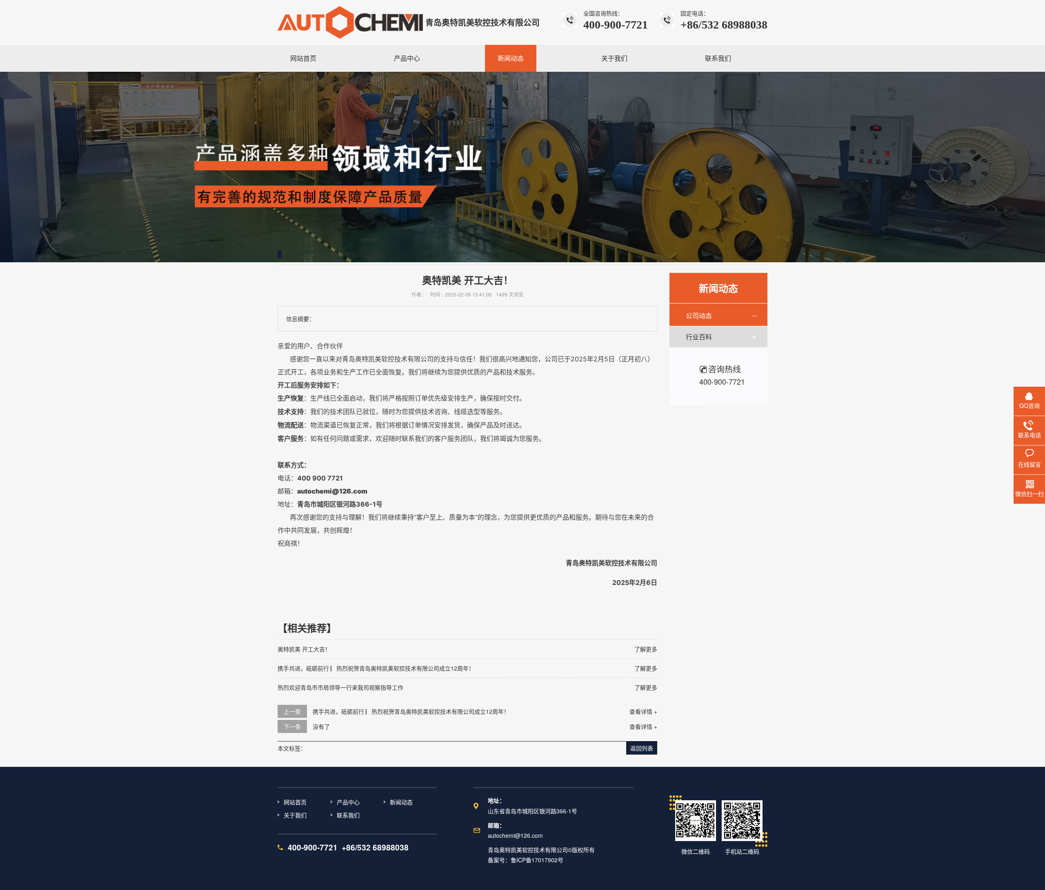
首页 (321, 254)
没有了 (321, 726)
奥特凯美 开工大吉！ (304, 649)
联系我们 (348, 815)
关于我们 (295, 815)
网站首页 (295, 802)
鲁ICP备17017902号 (537, 860)
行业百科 (699, 336)
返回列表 (641, 748)
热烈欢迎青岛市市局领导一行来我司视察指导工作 (340, 687)
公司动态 (374, 254)
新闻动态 (345, 254)
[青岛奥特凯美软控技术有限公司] (350, 22)
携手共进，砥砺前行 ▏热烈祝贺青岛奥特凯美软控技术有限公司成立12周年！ (376, 668)
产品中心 (348, 802)
